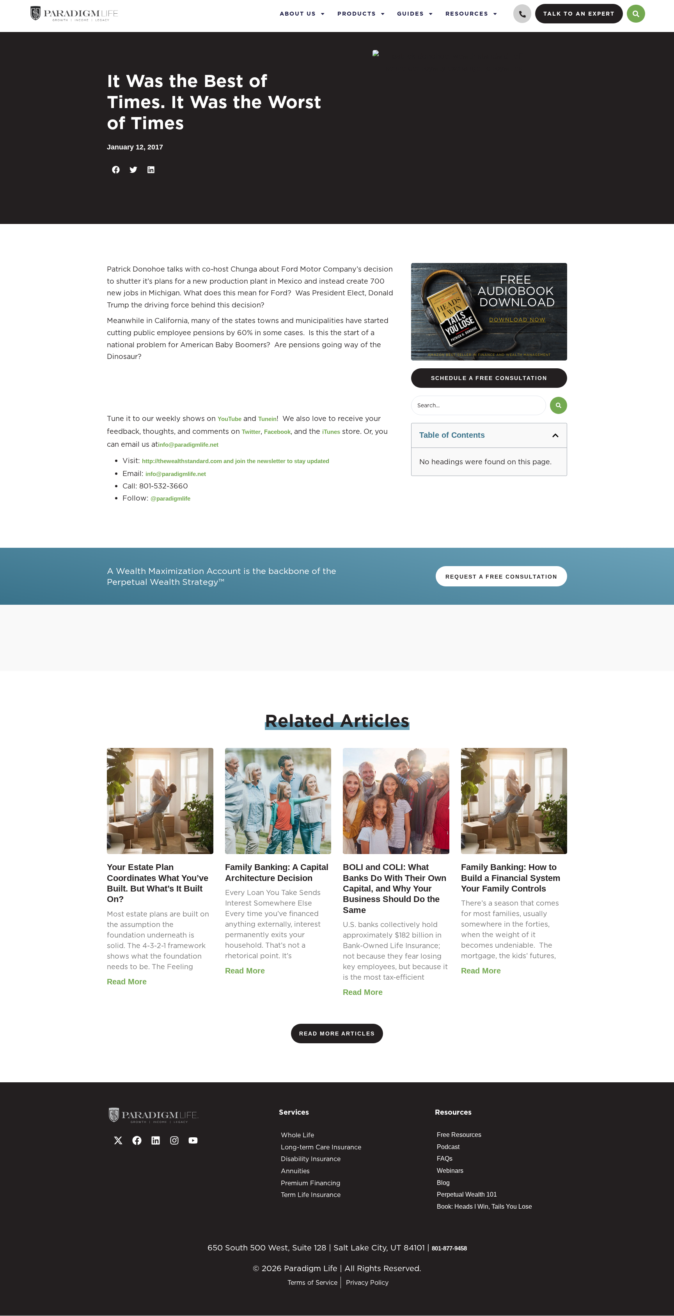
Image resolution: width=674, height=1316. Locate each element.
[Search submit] (558, 405)
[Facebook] (137, 1140)
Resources (466, 13)
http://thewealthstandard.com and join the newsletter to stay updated (235, 461)
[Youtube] (193, 1140)
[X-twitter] (118, 1140)
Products (356, 13)
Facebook (277, 431)
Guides (410, 13)
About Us (298, 13)
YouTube (229, 419)
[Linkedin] (155, 1140)
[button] (115, 170)
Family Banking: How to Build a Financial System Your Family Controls (510, 877)
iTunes (331, 431)
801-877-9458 (449, 1248)
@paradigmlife (170, 498)
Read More (127, 981)
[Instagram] (174, 1140)
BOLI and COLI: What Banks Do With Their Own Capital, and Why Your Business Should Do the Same (394, 888)
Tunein (267, 419)
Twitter (251, 431)
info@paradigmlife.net (188, 444)
